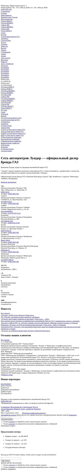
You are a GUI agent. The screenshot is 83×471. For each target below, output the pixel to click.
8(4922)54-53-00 (14, 223)
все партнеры (6, 384)
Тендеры (4, 44)
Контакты (4, 60)
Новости (4, 62)
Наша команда (6, 15)
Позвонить (73, 415)
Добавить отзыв (7, 375)
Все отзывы (5, 340)
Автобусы (4, 38)
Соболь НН (5, 25)
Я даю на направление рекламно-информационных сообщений (30, 424)
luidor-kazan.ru (6, 231)
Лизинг (3, 50)
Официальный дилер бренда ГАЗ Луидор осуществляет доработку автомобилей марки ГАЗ (34, 153)
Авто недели (5, 58)
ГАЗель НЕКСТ (6, 21)
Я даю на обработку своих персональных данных (25, 422)
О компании (5, 11)
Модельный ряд (7, 19)
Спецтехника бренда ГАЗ (10, 37)
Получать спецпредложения (46, 415)
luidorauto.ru (5, 250)
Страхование (5, 52)
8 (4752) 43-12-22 (14, 213)
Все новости (5, 313)
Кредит (3, 48)
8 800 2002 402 (6, 9)
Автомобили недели (8, 415)
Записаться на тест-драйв (25, 415)
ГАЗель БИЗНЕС (7, 23)
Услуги (3, 42)
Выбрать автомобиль (8, 182)
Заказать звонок (62, 415)
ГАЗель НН (5, 29)
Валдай (3, 35)
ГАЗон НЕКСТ (6, 31)
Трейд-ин (4, 46)
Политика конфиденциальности (34, 413)
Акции (3, 54)
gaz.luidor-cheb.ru (7, 260)
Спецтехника (6, 40)
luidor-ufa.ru (5, 192)
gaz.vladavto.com (7, 221)
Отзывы (4, 13)
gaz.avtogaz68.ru (7, 211)
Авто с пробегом (7, 64)
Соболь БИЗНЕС (7, 27)
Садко (3, 33)
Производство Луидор (9, 17)
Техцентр (4, 66)
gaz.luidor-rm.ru (6, 201)
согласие (11, 422)
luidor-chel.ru (5, 240)
